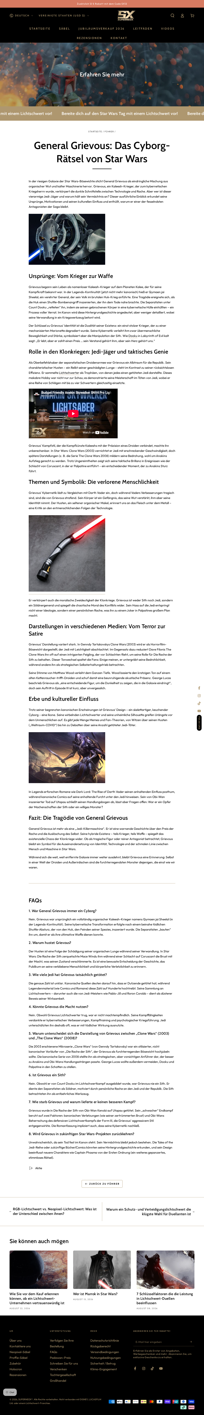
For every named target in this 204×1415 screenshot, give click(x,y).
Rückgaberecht (100, 1346)
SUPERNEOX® (25, 1399)
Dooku (132, 336)
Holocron (16, 1369)
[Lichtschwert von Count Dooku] (67, 592)
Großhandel (58, 1381)
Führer (109, 131)
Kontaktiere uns (20, 1346)
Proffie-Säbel (18, 1358)
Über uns (16, 1340)
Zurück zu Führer (104, 1183)
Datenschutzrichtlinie (104, 1340)
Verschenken (58, 1369)
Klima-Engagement (103, 1369)
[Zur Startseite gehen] (126, 15)
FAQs (53, 1352)
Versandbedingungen (104, 1352)
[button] (172, 15)
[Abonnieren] (192, 1342)
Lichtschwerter (69, 373)
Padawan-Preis (60, 1358)
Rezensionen (18, 1375)
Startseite (95, 131)
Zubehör (15, 1363)
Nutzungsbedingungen (105, 1358)
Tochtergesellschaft (63, 1375)
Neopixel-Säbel (20, 1352)
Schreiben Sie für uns (64, 1363)
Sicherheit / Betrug (103, 1363)
